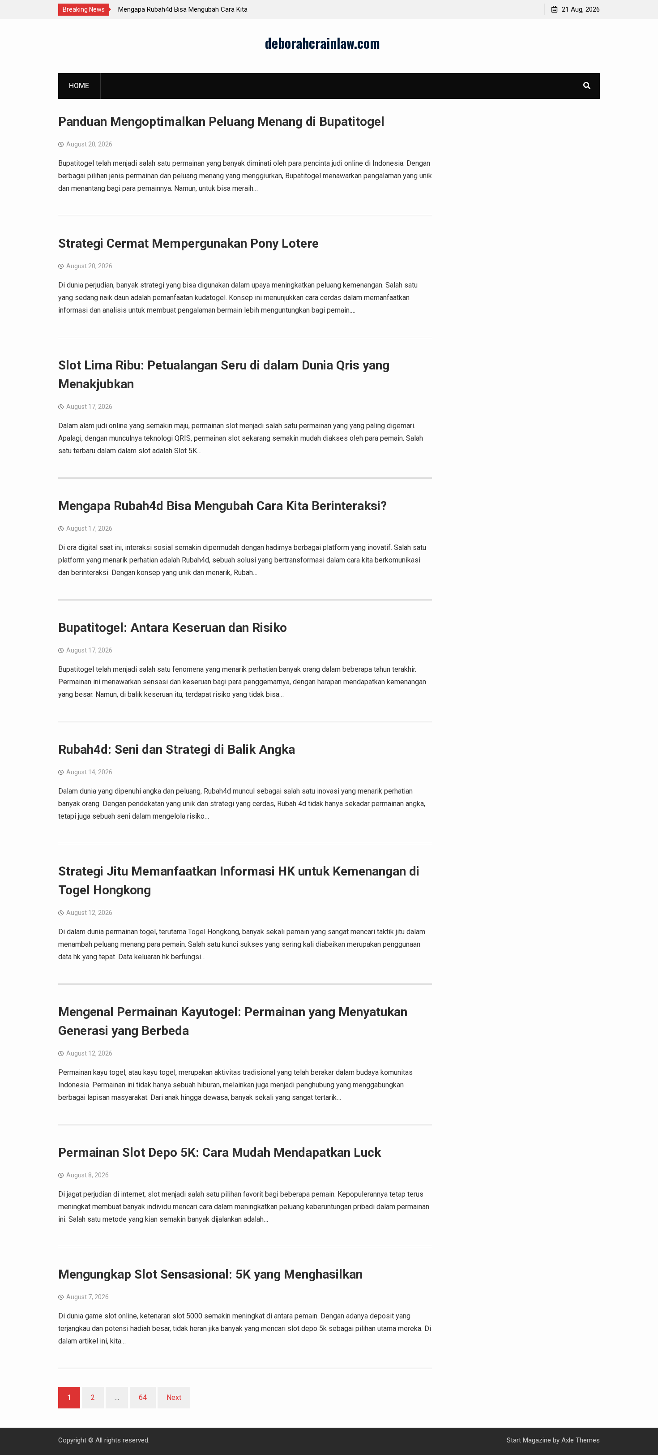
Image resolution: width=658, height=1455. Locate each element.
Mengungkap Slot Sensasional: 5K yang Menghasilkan (210, 1274)
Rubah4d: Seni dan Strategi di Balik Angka (176, 749)
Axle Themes (580, 1440)
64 (143, 1397)
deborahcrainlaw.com (322, 43)
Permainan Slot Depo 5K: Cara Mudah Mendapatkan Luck (219, 1152)
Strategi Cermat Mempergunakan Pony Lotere (188, 243)
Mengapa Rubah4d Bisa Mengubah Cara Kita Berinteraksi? (222, 505)
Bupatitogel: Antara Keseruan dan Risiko (172, 627)
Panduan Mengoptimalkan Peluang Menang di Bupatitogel (221, 121)
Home (79, 86)
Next (174, 1397)
